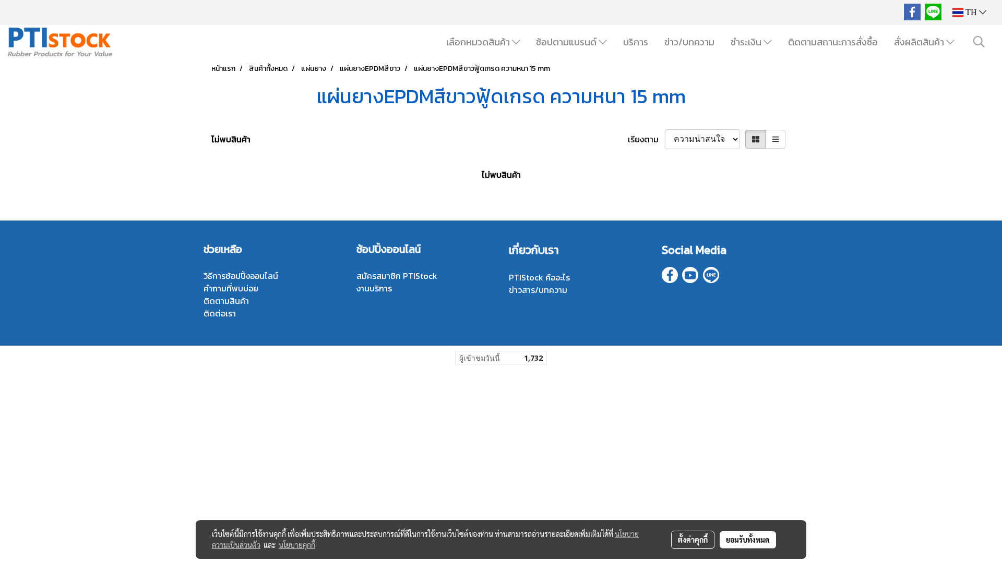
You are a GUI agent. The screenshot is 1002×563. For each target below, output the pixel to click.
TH (971, 12)
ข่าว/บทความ (689, 42)
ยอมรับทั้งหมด (748, 539)
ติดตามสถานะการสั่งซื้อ (833, 42)
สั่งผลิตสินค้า (920, 42)
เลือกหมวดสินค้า (479, 42)
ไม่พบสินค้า (230, 139)
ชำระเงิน (747, 42)
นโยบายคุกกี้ (297, 544)
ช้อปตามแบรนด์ (567, 42)
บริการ (635, 42)
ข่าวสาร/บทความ (538, 290)
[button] (979, 42)
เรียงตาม (646, 139)
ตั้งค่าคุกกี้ (693, 539)
